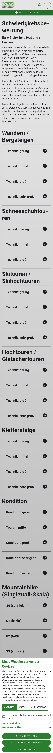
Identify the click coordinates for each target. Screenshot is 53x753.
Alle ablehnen (26, 749)
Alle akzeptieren (26, 736)
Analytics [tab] (9, 707)
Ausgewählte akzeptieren (26, 743)
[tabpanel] (26, 721)
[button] (26, 723)
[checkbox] (26, 717)
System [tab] (22, 707)
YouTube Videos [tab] (38, 707)
